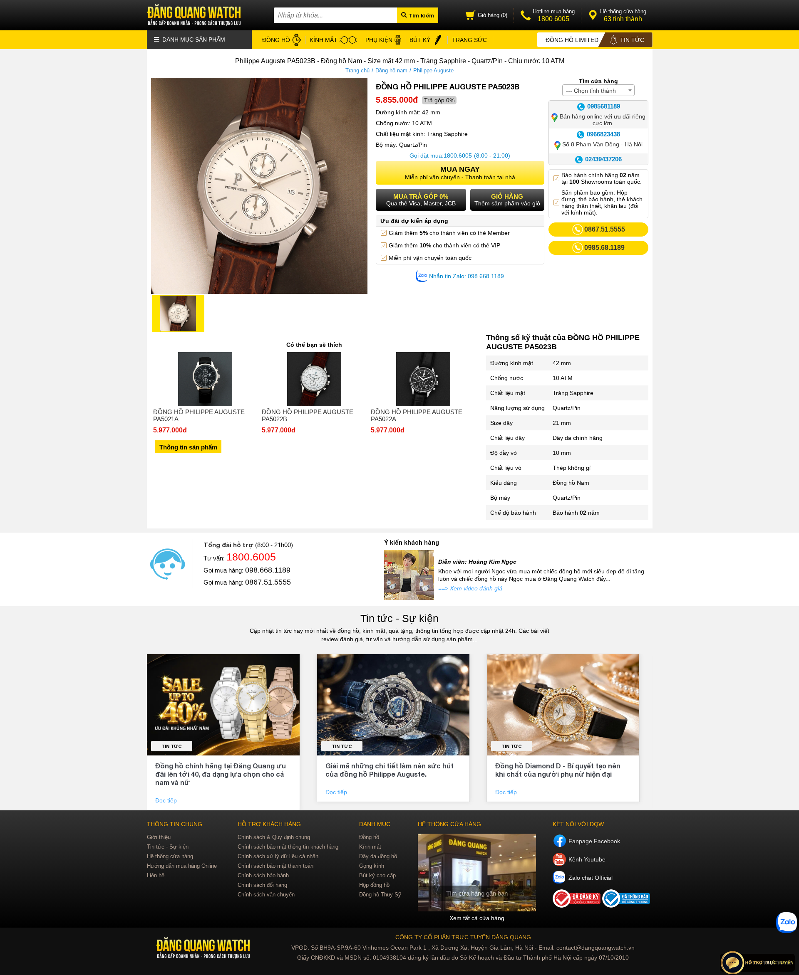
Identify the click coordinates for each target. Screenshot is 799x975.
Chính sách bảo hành (263, 875)
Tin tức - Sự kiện (399, 618)
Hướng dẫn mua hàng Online (182, 866)
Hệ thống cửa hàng (170, 856)
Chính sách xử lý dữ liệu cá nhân (278, 856)
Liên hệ (155, 875)
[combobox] (598, 90)
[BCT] (577, 905)
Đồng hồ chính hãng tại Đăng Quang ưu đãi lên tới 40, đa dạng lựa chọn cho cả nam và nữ (220, 774)
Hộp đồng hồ (374, 885)
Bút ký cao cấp (377, 875)
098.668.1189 (267, 570)
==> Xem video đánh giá (470, 588)
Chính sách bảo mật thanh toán (275, 866)
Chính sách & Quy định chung (274, 837)
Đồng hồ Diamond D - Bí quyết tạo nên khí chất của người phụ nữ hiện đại (557, 770)
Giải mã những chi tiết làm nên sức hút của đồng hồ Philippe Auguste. (389, 770)
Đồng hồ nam (391, 70)
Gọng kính (371, 866)
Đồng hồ (369, 837)
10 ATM (563, 378)
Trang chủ (357, 70)
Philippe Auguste (433, 70)
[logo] (204, 948)
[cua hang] (477, 872)
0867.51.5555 (268, 582)
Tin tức (171, 746)
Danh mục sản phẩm (193, 39)
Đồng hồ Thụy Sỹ (380, 894)
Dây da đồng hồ (378, 856)
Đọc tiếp (167, 800)
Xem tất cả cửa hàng (476, 918)
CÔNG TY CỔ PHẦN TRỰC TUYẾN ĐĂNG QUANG (463, 937)
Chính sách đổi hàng (262, 885)
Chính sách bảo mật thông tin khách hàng (288, 847)
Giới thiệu (159, 837)
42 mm (562, 363)
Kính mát (370, 847)
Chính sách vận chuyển (266, 894)
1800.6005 (458, 155)
